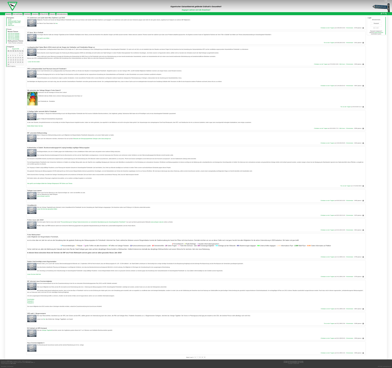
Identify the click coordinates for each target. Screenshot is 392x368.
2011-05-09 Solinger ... (14, 39)
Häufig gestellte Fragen (14, 21)
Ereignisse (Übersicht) (14, 22)
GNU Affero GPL (29, 362)
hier (57, 23)
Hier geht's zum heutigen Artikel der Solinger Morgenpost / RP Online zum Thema (49, 183)
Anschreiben (30, 299)
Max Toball (13, 363)
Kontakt (10, 24)
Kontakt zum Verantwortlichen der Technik (293, 362)
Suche (10, 19)
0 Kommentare (349, 27)
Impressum (11, 25)
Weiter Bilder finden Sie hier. (35, 126)
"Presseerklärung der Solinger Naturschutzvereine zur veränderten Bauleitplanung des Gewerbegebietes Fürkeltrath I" (93, 222)
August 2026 (15, 49)
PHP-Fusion (10, 361)
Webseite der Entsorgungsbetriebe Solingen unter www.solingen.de (92, 138)
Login (386, 0)
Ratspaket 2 (30, 303)
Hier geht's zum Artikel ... (44, 38)
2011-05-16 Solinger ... (14, 37)
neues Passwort (378, 32)
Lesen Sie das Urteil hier (34, 274)
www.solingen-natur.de (157, 222)
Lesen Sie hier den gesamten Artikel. (47, 209)
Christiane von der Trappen (327, 27)
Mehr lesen (342, 64)
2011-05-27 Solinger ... (14, 35)
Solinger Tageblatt (47, 330)
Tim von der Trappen (329, 42)
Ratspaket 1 (30, 301)
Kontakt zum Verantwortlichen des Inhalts (293, 361)
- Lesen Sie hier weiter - (33, 61)
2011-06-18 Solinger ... (14, 33)
